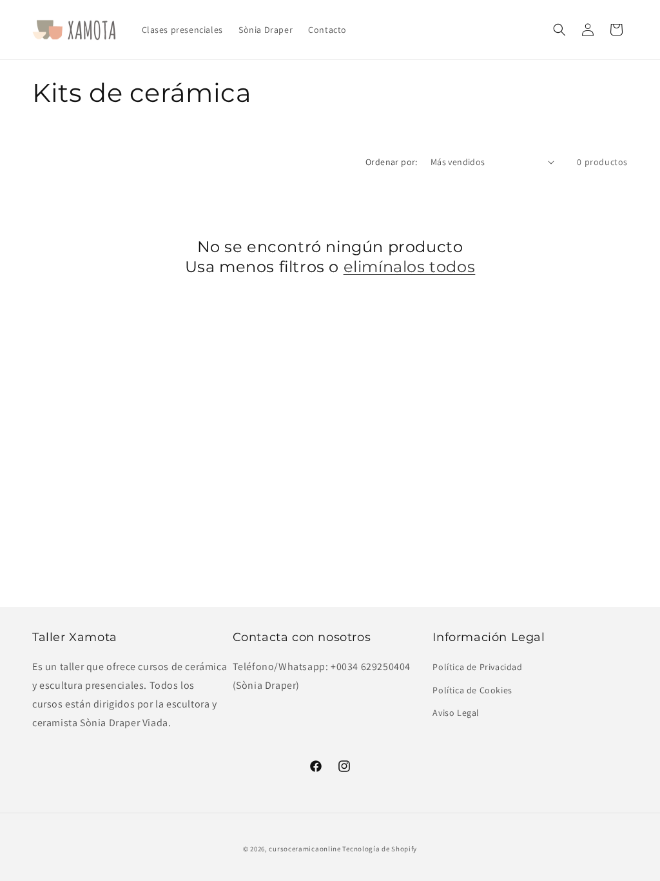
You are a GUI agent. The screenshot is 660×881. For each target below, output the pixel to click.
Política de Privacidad (477, 667)
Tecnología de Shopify (379, 848)
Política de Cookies (472, 690)
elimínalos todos (410, 266)
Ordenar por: (391, 162)
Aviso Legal (456, 712)
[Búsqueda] (559, 29)
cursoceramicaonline (304, 848)
